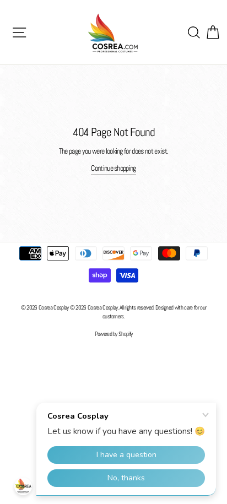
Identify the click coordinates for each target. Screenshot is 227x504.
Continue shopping (113, 168)
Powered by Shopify (114, 334)
